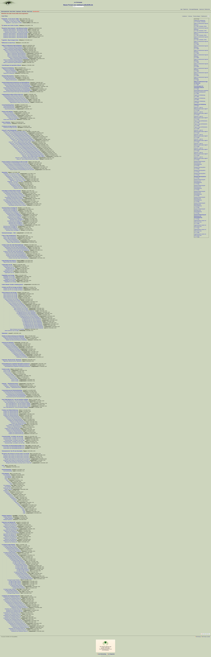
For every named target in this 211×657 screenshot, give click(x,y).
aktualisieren (184, 16)
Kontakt (208, 636)
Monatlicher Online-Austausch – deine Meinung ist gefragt (15, 28)
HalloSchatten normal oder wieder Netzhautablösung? (14, 246)
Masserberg (4, 172)
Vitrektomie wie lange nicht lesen (9, 126)
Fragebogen (18, 11)
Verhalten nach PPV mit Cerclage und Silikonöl (12, 287)
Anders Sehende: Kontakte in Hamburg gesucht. (12, 284)
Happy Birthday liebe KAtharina (9, 260)
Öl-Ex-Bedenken (5, 473)
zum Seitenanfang (102, 654)
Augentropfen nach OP (7, 264)
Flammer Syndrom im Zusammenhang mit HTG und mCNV (15, 161)
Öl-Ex (6, 478)
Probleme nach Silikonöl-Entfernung (10, 410)
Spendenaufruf (36, 11)
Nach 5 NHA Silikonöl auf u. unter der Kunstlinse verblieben (15, 399)
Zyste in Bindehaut (6, 122)
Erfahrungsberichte (5, 11)
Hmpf (15, 501)
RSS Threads (204, 636)
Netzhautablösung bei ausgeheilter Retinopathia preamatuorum (16, 363)
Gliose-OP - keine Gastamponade (9, 130)
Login (181, 9)
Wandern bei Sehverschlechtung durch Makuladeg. (13, 336)
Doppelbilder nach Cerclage (8, 275)
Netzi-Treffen (12, 11)
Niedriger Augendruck (7, 515)
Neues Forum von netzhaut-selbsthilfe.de (78, 5)
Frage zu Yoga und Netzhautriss (9, 235)
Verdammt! (5, 490)
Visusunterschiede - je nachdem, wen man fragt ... (13, 436)
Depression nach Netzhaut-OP (8, 522)
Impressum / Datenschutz (204, 9)
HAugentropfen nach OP (11, 268)
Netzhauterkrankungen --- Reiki (9, 232)
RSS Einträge (198, 636)
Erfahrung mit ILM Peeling (8, 342)
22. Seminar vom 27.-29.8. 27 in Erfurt (10, 25)
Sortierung (190, 16)
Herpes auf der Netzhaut (7, 111)
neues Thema (5, 16)
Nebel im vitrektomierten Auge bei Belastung (12, 45)
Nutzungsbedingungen (193, 9)
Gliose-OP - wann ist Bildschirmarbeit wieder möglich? (14, 131)
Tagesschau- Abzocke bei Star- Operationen (11, 359)
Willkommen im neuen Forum (8, 42)
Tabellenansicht (204, 16)
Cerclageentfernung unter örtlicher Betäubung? (24, 310)
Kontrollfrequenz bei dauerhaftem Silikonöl (11, 65)
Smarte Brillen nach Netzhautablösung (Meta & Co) (13, 445)
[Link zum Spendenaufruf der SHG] (105, 652)
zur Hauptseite (111, 654)
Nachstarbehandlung (6, 469)
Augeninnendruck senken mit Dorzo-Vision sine (12, 94)
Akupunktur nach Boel (13, 182)
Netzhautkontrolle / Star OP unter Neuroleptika (12, 451)
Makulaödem (5, 333)
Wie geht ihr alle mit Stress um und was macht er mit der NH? (15, 453)
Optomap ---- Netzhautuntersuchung (10, 383)
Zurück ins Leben (6, 369)
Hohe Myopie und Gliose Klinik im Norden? (11, 190)
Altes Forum (29, 11)
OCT (3, 465)
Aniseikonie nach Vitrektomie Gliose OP (11, 595)
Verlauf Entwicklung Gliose (8, 105)
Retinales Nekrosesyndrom (8, 75)
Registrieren (185, 9)
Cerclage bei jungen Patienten (8, 544)
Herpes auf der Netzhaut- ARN (9, 119)
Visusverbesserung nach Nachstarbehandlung (12, 390)
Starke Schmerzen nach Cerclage (9, 292)
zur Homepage (78, 2)
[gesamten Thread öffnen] (30, 18)
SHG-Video (24, 11)
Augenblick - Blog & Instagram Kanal (10, 40)
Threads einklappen (196, 16)
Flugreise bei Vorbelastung (8, 67)
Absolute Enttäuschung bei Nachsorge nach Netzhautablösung (15, 82)
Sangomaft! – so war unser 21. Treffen (10, 18)
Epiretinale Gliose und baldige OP (9, 207)
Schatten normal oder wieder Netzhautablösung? (12, 244)
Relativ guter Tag (6, 488)
